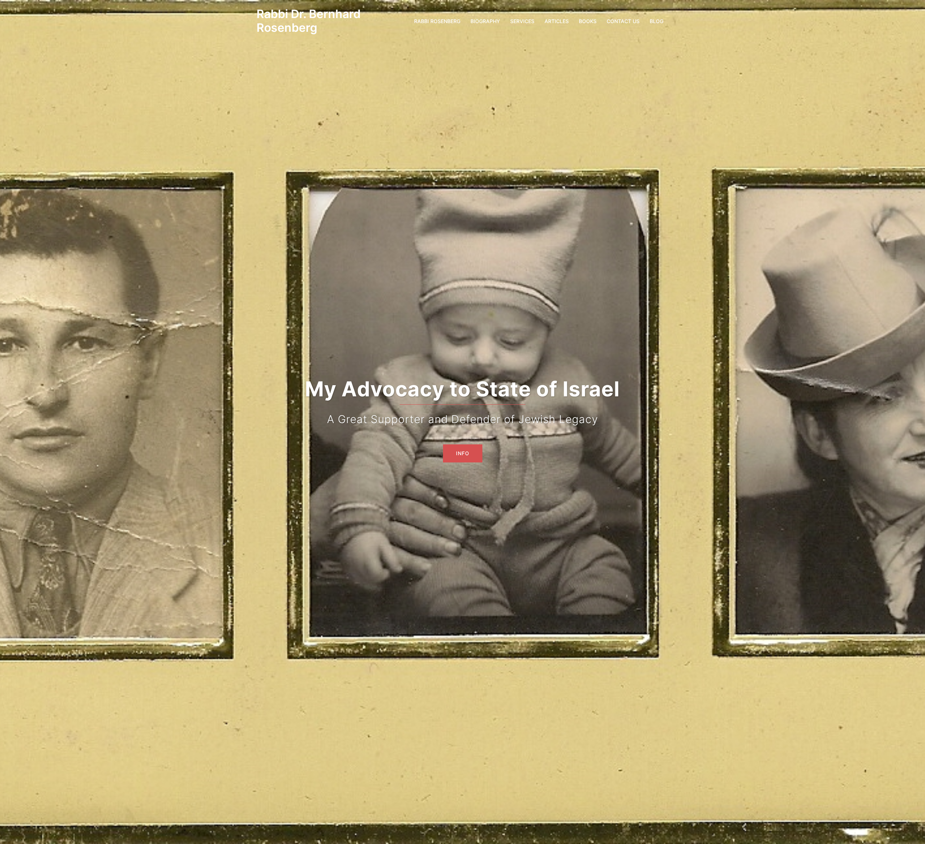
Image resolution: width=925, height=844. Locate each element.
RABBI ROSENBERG (437, 21)
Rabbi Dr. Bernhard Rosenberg (309, 21)
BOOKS (588, 21)
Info (462, 453)
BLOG (656, 21)
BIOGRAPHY (485, 21)
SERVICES (522, 21)
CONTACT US (623, 21)
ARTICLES (557, 21)
